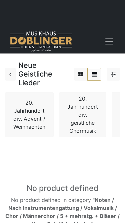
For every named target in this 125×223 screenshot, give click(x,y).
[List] (94, 74)
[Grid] (81, 74)
